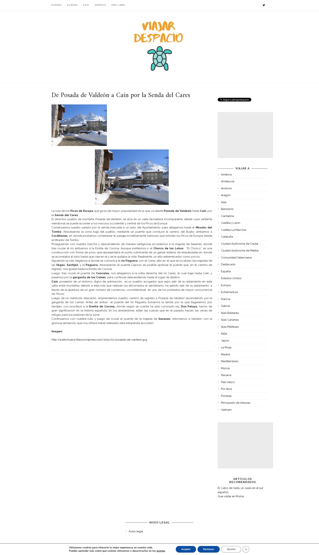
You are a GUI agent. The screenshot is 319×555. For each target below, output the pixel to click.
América (100, 5)
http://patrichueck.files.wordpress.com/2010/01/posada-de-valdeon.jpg (99, 339)
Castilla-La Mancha (233, 230)
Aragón (226, 195)
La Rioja (226, 347)
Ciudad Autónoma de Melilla (239, 250)
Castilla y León (230, 223)
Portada (226, 396)
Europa (72, 5)
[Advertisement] (245, 135)
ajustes (161, 551)
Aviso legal (136, 531)
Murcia (225, 368)
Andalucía (227, 181)
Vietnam (226, 409)
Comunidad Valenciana (236, 257)
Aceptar (186, 549)
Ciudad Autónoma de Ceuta (239, 243)
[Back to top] (311, 547)
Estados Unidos (231, 278)
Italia (224, 333)
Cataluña (227, 236)
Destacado (228, 264)
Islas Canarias (230, 319)
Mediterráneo (230, 361)
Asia (86, 5)
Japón (225, 340)
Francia (225, 299)
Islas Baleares (230, 313)
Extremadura (229, 292)
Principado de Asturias (235, 402)
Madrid (225, 354)
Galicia (225, 306)
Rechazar (208, 549)
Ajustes (231, 549)
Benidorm (227, 209)
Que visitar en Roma (231, 496)
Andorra (226, 188)
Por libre (118, 5)
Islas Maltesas (230, 326)
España (57, 5)
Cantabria (227, 216)
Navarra (226, 375)
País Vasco (228, 382)
